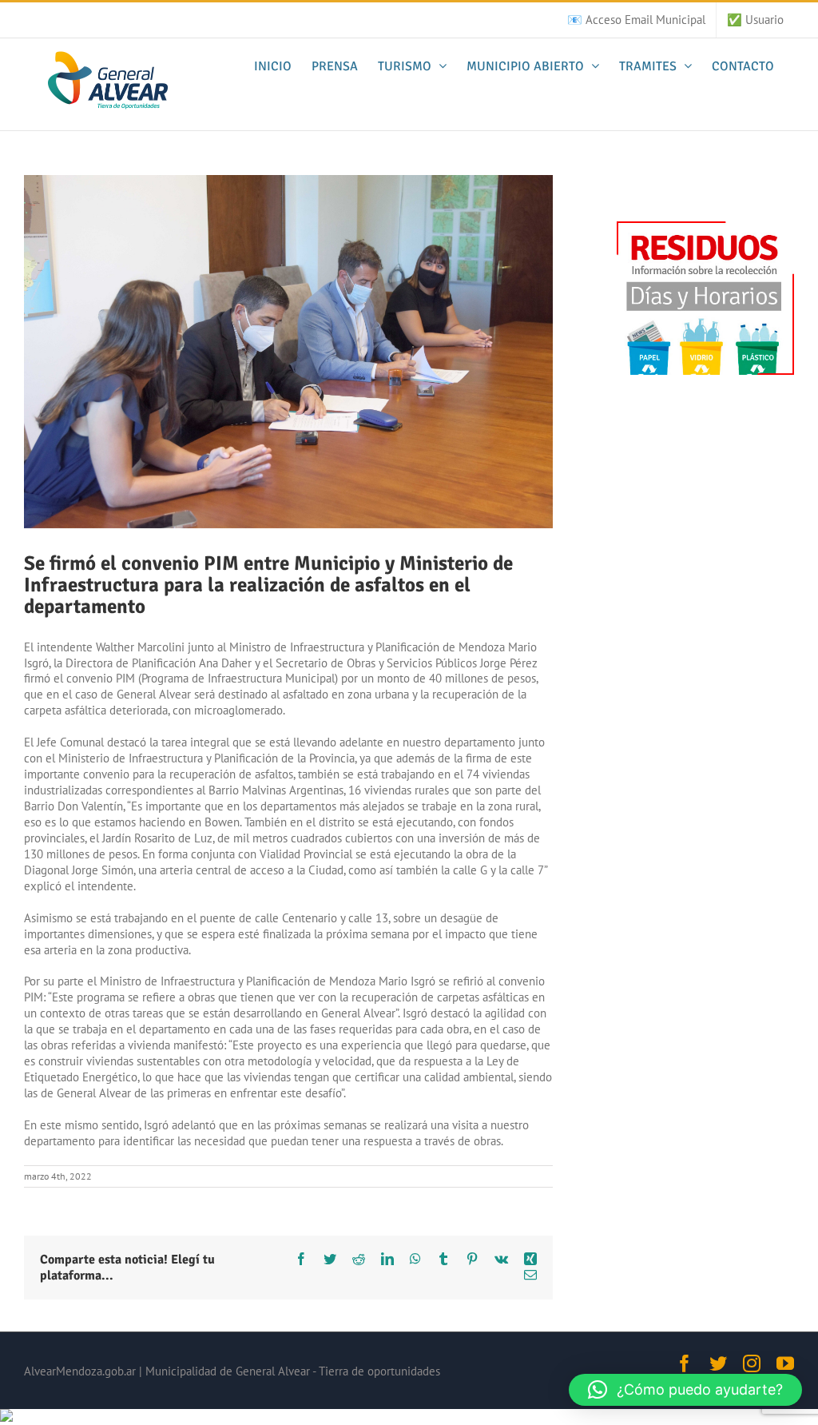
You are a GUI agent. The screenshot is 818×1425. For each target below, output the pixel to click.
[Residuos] (705, 229)
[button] (685, 1390)
